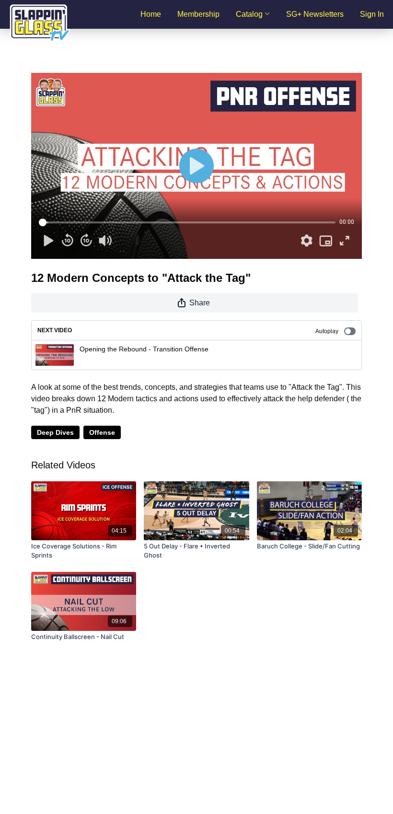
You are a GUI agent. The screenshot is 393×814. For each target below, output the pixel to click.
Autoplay (326, 331)
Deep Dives (55, 432)
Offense (102, 432)
